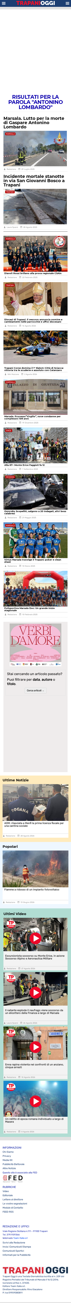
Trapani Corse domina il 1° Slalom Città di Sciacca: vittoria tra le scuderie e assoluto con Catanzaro (34, 369)
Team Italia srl (20, 1238)
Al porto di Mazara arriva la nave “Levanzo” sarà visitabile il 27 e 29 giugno (33, 891)
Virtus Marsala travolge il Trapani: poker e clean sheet (32, 560)
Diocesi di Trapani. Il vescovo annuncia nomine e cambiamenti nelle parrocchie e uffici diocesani (33, 320)
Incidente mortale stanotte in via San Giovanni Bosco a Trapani (34, 180)
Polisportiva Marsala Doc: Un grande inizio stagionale (29, 609)
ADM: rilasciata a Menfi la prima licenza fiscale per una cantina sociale (34, 824)
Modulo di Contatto (13, 1207)
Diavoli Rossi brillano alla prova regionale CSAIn (33, 273)
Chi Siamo (8, 1151)
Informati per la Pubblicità (17, 1255)
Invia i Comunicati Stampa (17, 1246)
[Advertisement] (35, 48)
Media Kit (7, 1160)
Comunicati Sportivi (13, 1250)
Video (6, 1191)
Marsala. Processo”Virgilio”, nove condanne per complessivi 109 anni (32, 417)
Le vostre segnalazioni (15, 1203)
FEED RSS (8, 1211)
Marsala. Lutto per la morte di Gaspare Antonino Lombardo (33, 122)
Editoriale (8, 1195)
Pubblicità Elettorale (13, 1164)
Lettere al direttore (13, 1199)
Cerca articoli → (35, 690)
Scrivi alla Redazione (14, 1242)
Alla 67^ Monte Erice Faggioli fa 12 (24, 465)
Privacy (7, 1156)
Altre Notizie (9, 1168)
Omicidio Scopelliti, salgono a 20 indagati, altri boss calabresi (35, 512)
